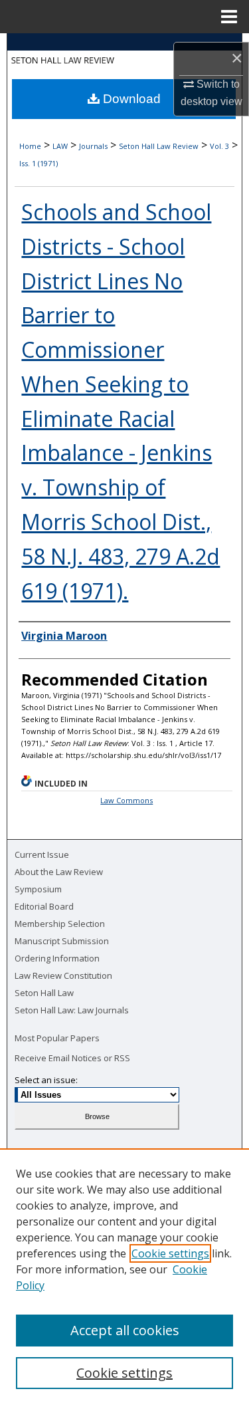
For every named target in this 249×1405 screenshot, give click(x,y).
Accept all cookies (124, 1330)
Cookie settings (170, 1253)
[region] (124, 1276)
